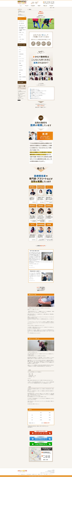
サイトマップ (50, 474)
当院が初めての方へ (27, 6)
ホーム (21, 6)
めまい (20, 56)
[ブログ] (22, 86)
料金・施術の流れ (33, 6)
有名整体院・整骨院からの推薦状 (22, 30)
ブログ (20, 41)
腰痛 (19, 47)
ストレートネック (21, 58)
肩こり (20, 49)
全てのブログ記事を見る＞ (23, 88)
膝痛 (19, 72)
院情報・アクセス (45, 6)
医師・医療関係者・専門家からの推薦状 (22, 28)
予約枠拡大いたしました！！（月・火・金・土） (21, 12)
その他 (20, 79)
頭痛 (19, 51)
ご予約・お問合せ (51, 6)
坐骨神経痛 (20, 65)
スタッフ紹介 (21, 34)
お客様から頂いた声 (39, 6)
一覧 (25, 16)
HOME (51, 7)
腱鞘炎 (20, 63)
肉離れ (20, 74)
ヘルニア (20, 67)
